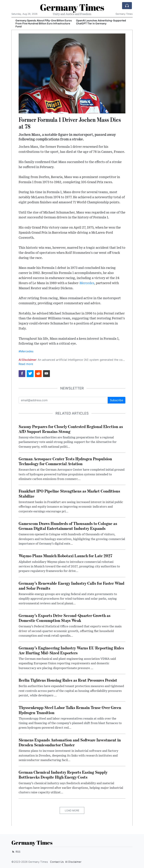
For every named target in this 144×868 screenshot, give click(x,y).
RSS (17, 851)
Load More (72, 810)
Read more (26, 364)
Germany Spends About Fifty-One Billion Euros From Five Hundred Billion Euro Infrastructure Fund (41, 23)
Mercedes (87, 283)
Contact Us (57, 861)
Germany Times (72, 7)
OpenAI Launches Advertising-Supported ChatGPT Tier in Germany (98, 22)
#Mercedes (26, 351)
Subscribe (116, 400)
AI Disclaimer (73, 861)
